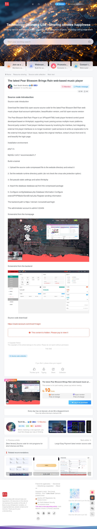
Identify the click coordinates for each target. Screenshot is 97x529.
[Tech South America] (4, 494)
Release (61, 4)
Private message (82, 86)
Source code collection (37, 74)
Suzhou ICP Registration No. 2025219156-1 (47, 499)
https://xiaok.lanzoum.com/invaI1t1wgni (24, 323)
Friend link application (42, 484)
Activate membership (77, 4)
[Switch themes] (92, 514)
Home (8, 74)
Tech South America (21, 85)
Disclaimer (56, 484)
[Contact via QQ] (92, 503)
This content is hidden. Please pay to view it (49, 332)
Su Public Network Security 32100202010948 (46, 503)
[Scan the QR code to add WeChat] (92, 508)
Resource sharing (19, 74)
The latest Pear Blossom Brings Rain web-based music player (45, 80)
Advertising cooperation (45, 486)
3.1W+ (22, 426)
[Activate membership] (92, 497)
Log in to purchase (81, 402)
